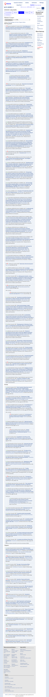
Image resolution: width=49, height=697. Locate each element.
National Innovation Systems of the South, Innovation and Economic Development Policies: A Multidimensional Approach (19, 70)
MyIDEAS (35, 5)
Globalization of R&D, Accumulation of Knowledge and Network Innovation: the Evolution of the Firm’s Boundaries (19, 398)
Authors (27, 2)
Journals (39, 18)
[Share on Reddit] (9, 7)
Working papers (40, 16)
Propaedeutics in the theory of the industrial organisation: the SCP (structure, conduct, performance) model (18, 438)
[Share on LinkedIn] (10, 7)
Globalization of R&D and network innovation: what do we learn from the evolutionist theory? (19, 463)
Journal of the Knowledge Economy (21, 399)
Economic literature (18, 2)
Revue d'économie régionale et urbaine (22, 492)
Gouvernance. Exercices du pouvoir (26, 263)
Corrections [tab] (7, 14)
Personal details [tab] (8, 12)
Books (38, 23)
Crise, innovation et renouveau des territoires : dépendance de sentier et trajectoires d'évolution (19, 484)
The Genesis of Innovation (17, 566)
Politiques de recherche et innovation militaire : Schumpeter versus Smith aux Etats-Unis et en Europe (19, 527)
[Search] (43, 8)
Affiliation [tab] (15, 12)
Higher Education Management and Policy (20, 479)
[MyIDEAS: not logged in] (33, 7)
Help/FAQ (19, 5)
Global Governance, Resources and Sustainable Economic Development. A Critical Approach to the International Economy (19, 549)
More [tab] (32, 12)
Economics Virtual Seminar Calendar (40, 44)
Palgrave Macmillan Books (16, 580)
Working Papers (13, 100)
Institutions (34, 2)
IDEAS (6, 694)
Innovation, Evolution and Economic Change (16, 635)
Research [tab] (21, 12)
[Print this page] (13, 7)
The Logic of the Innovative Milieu (23, 564)
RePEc (10, 694)
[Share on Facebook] (8, 7)
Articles (17, 22)
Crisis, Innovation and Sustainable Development (15, 619)
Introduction (27, 594)
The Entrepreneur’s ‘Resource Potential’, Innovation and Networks (18, 572)
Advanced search (41, 10)
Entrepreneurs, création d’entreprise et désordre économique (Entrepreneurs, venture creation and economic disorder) (19, 342)
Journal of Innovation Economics (17, 392)
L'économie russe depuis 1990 (11, 286)
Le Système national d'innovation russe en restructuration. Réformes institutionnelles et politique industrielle (19, 520)
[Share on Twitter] (7, 7)
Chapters (21, 22)
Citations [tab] (27, 12)
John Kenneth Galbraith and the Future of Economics (18, 596)
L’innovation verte (22, 152)
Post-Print (24, 28)
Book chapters (40, 25)
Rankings (42, 2)
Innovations (27, 446)
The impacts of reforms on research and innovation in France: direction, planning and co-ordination (19, 478)
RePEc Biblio (40, 37)
